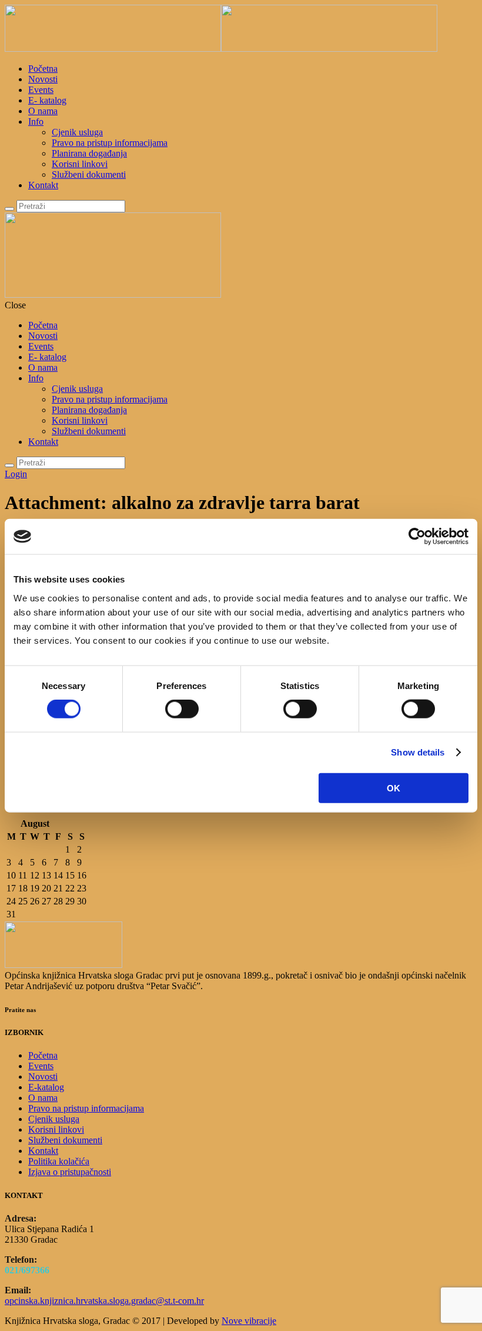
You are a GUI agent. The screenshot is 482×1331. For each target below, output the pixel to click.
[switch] (182, 709)
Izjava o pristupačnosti (69, 1172)
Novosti (43, 79)
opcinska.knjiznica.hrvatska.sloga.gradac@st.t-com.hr (104, 1301)
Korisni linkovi (80, 164)
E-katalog (46, 1087)
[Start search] (9, 465)
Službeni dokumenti (89, 174)
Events (40, 90)
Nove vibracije (249, 1321)
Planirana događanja (89, 153)
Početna (43, 69)
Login (16, 474)
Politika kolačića (58, 1161)
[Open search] (9, 209)
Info (35, 122)
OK (393, 788)
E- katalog (47, 100)
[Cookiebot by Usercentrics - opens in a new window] (417, 536)
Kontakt (43, 185)
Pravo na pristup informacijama (110, 143)
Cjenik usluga (77, 132)
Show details (417, 752)
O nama (43, 111)
